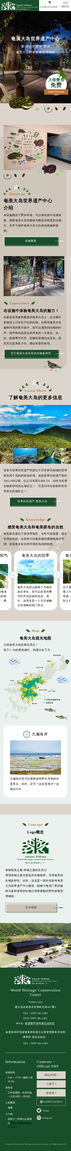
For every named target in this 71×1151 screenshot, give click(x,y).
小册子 (50, 1083)
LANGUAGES (48, 6)
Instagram (47, 1118)
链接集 (50, 1092)
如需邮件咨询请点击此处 (40, 1023)
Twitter (45, 1110)
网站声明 (50, 1075)
